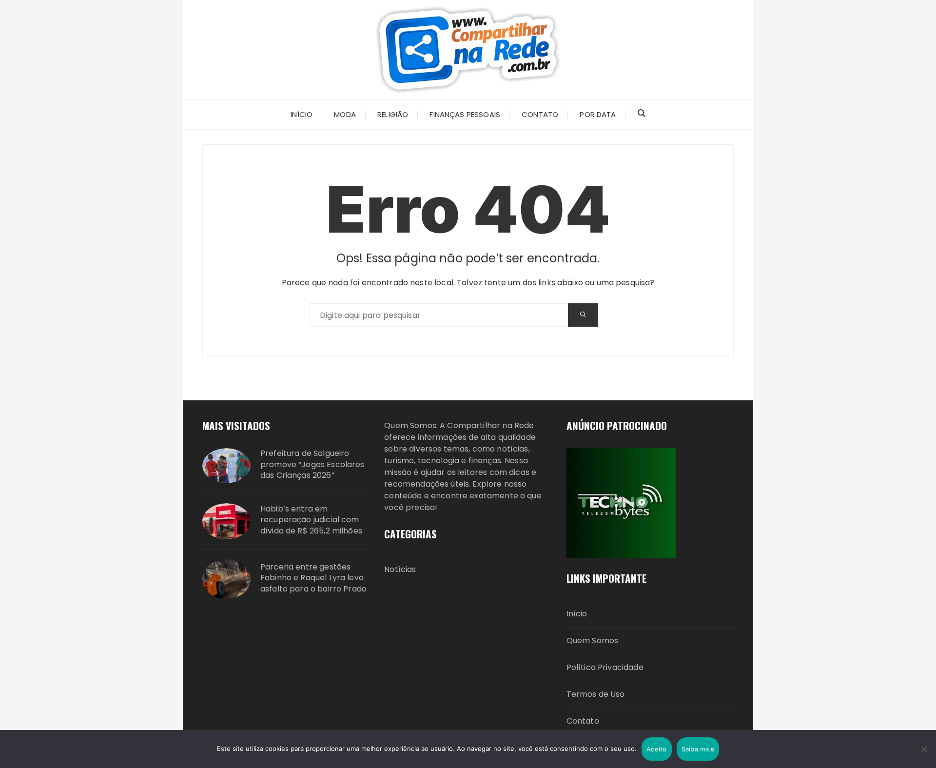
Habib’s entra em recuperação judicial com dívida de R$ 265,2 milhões (311, 520)
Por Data (598, 114)
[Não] (924, 749)
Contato (582, 721)
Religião (392, 114)
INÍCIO (301, 114)
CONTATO (540, 114)
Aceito (656, 749)
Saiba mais (698, 749)
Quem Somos (592, 640)
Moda (345, 114)
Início (576, 613)
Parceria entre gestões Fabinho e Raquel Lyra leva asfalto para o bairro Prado (313, 578)
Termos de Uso (595, 694)
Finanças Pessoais (464, 114)
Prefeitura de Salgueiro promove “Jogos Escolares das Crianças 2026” (312, 464)
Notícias (400, 569)
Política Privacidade (605, 667)
